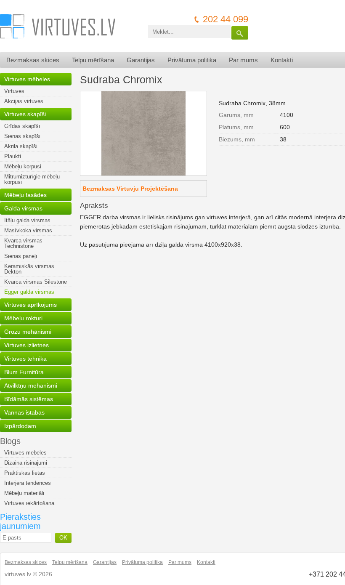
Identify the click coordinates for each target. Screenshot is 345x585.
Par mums (243, 60)
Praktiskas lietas (24, 473)
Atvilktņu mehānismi (30, 385)
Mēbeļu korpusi (22, 166)
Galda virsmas (23, 208)
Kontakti (282, 60)
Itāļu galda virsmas (27, 220)
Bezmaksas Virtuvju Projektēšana (130, 188)
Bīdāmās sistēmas (28, 399)
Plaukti (12, 156)
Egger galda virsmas (29, 292)
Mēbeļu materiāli (24, 493)
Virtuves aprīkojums (30, 304)
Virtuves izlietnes (26, 345)
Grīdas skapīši (22, 126)
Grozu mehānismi (27, 331)
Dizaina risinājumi (25, 463)
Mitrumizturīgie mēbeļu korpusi (32, 179)
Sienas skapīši (22, 136)
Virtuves (14, 91)
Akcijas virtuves (23, 101)
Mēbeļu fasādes (25, 194)
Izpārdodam (20, 426)
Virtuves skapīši (25, 114)
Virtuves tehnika (25, 358)
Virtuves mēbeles (27, 79)
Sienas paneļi (20, 256)
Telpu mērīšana (93, 60)
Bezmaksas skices (32, 60)
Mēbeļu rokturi (23, 318)
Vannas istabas (24, 412)
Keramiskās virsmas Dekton (29, 269)
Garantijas (141, 60)
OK (63, 537)
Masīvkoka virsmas (28, 230)
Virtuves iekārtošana (29, 503)
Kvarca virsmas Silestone (35, 282)
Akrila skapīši (20, 146)
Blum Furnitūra (24, 372)
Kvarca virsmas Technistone (23, 243)
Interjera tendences (27, 483)
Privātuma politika (191, 60)
